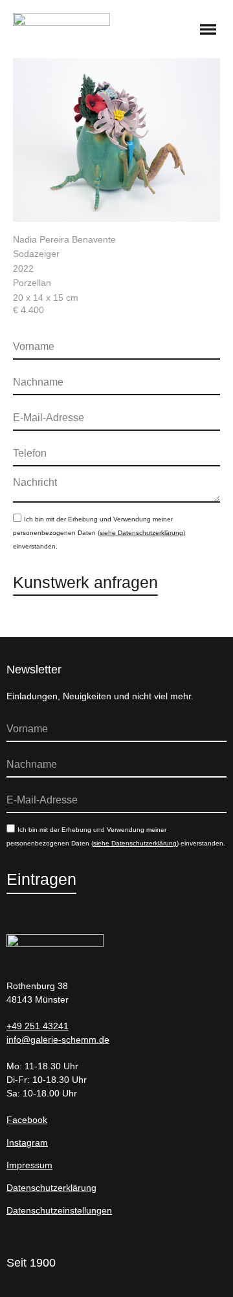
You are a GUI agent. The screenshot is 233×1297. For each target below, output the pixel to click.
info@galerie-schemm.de (57, 1039)
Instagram (27, 1142)
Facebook (26, 1120)
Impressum (29, 1165)
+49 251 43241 (37, 1026)
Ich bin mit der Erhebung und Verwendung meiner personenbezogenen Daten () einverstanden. (99, 533)
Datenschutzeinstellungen (59, 1210)
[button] (208, 30)
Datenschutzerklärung (51, 1188)
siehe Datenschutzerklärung (141, 532)
